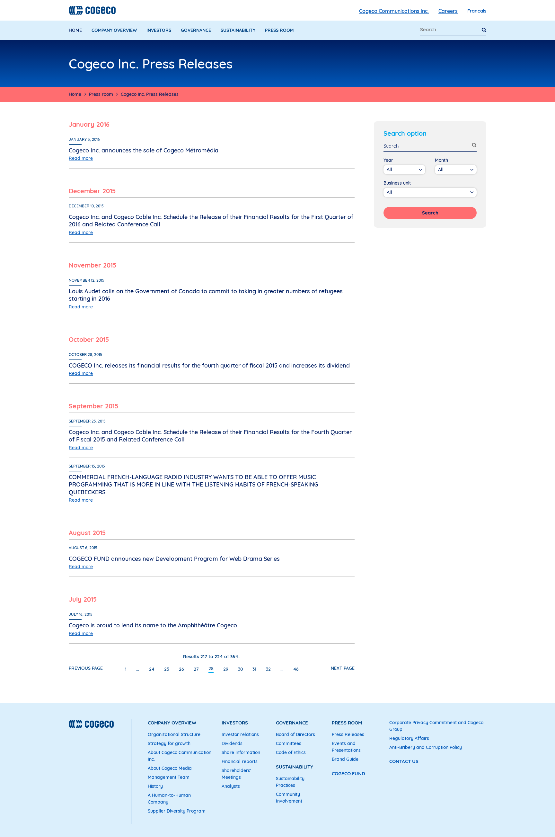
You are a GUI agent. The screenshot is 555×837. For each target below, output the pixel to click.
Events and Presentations (346, 747)
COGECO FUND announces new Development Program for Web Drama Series (174, 558)
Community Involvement (289, 797)
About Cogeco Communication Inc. (179, 756)
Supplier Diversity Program (177, 811)
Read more (81, 158)
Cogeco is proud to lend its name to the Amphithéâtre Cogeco (153, 625)
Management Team (168, 777)
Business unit (397, 183)
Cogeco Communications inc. (394, 11)
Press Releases (348, 734)
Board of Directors (295, 734)
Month (441, 160)
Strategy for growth (169, 743)
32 (268, 669)
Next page (343, 668)
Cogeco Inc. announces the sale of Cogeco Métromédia (143, 150)
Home (75, 30)
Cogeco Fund (348, 773)
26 (181, 669)
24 (151, 669)
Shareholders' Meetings (236, 774)
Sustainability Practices (290, 782)
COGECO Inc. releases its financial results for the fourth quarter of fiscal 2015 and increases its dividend (209, 365)
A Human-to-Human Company (169, 798)
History (155, 786)
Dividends (232, 743)
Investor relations (240, 734)
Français (476, 11)
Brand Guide (345, 759)
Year (388, 160)
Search (430, 213)
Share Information (241, 752)
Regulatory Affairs (409, 738)
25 (166, 669)
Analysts (231, 786)
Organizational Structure (174, 734)
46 (296, 669)
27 (196, 669)
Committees (288, 743)
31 (254, 669)
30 (240, 669)
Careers (448, 11)
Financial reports (240, 761)
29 (225, 669)
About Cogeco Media (170, 768)
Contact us (403, 761)
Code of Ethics (291, 752)
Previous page (86, 668)
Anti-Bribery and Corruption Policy (425, 747)
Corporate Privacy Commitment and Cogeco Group (436, 726)
